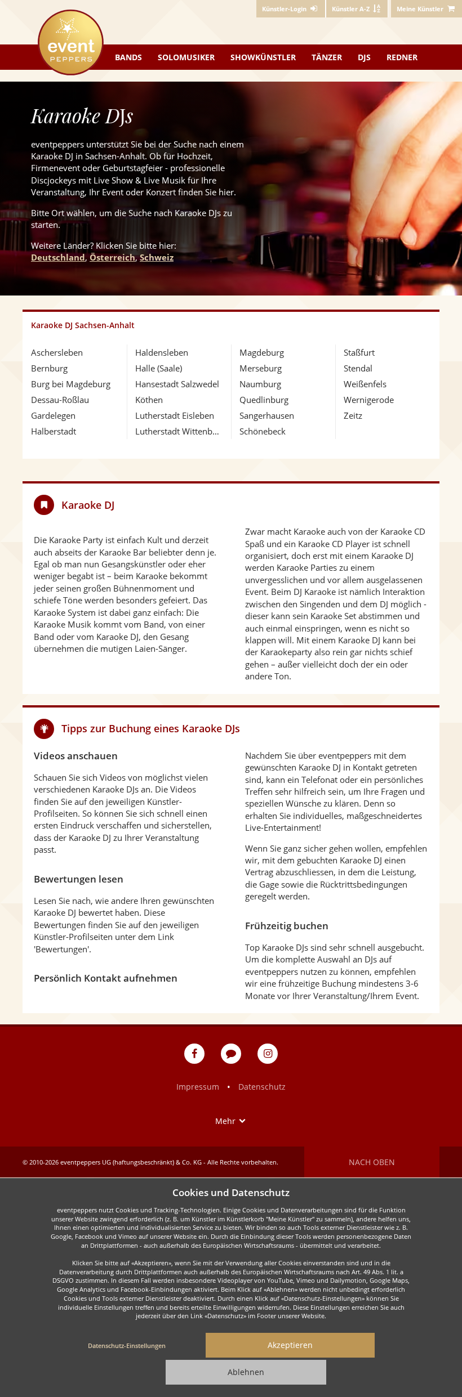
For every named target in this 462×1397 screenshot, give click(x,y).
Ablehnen (246, 1372)
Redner (402, 57)
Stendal (358, 368)
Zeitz (353, 415)
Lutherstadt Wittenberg (179, 431)
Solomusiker (186, 57)
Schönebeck (262, 431)
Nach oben (372, 1162)
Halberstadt (53, 431)
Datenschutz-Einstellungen (127, 1345)
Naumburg (260, 383)
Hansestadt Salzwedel (177, 383)
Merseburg (260, 368)
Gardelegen (53, 415)
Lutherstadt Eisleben (174, 415)
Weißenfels (365, 383)
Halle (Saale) (158, 368)
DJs (364, 57)
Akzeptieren (290, 1345)
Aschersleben (57, 352)
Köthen (149, 399)
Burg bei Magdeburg (70, 383)
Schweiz (157, 257)
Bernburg (49, 368)
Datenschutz (262, 1086)
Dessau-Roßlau (60, 399)
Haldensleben (161, 352)
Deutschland (58, 257)
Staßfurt (359, 352)
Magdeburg (261, 352)
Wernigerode (369, 399)
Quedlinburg (263, 399)
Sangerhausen (266, 415)
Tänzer (327, 57)
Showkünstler (263, 57)
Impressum (197, 1086)
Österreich (112, 257)
